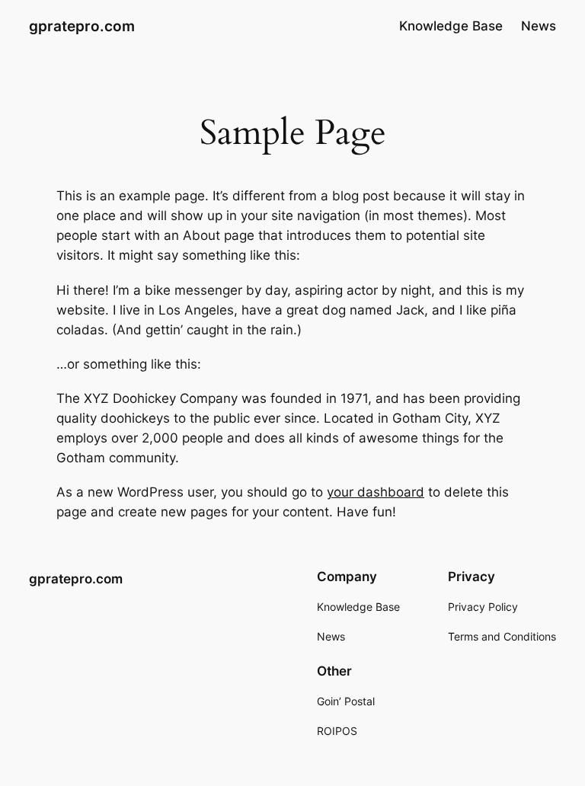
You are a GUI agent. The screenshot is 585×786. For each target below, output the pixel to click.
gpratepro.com (82, 26)
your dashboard (375, 492)
